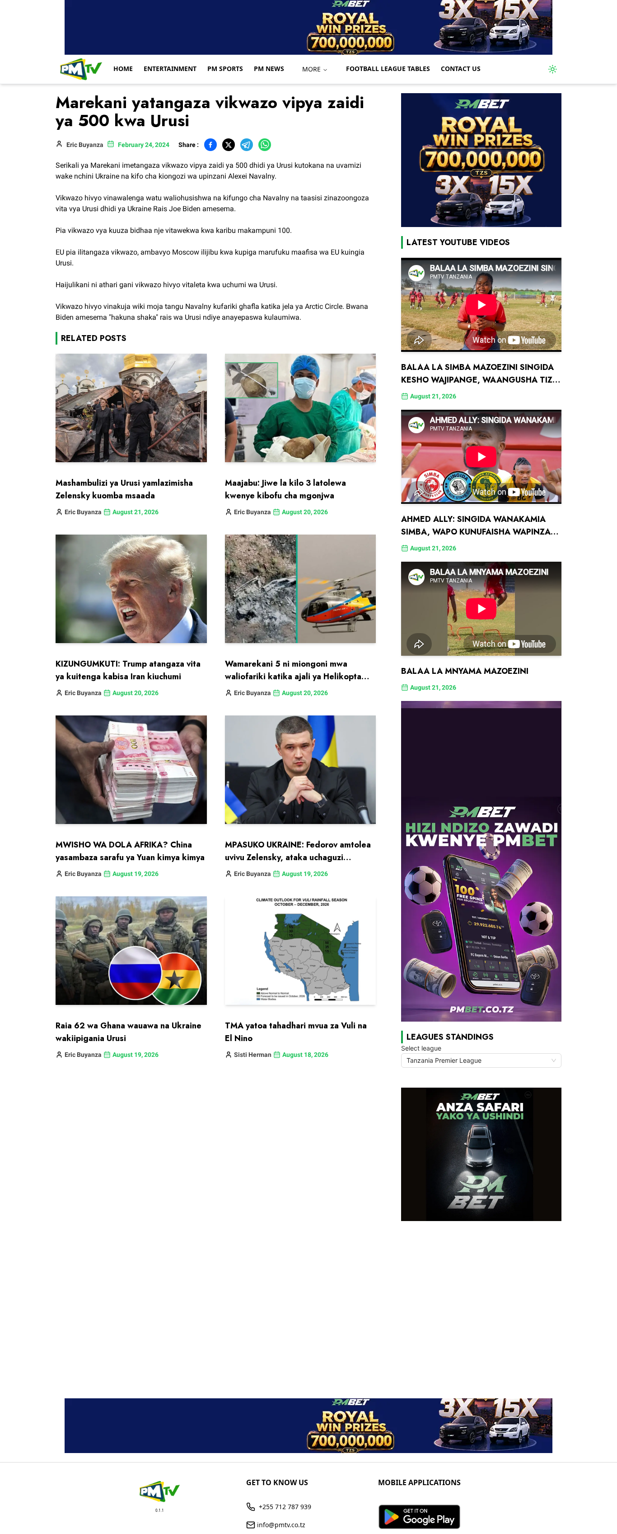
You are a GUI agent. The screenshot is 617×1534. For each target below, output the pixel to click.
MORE (311, 69)
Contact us (461, 68)
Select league (421, 1048)
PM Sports (225, 68)
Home (123, 68)
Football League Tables (388, 68)
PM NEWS (269, 68)
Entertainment (170, 68)
